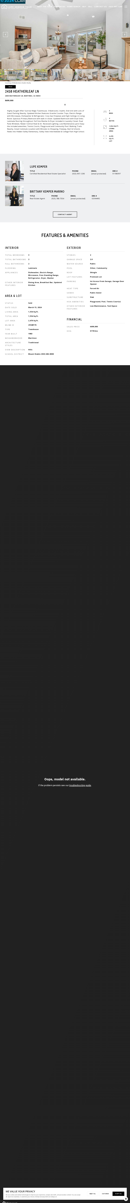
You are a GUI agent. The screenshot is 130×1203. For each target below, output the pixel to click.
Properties (59, 6)
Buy (84, 6)
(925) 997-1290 (78, 174)
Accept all (118, 1194)
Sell (90, 6)
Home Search (73, 6)
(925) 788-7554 (57, 198)
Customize (105, 1194)
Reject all (93, 1194)
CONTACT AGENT (65, 214)
